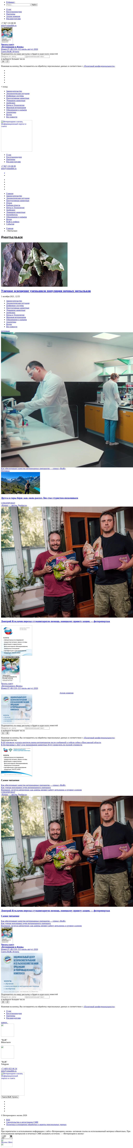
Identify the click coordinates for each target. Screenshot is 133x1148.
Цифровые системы (15, 96)
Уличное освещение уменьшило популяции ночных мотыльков (46, 291)
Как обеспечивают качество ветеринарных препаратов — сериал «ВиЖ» (33, 468)
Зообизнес (10, 103)
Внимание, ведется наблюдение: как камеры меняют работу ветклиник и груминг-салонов (41, 790)
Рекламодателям (13, 19)
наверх (4, 1022)
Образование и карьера (16, 110)
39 (7, 733)
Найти (34, 5)
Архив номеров (13, 16)
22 (7, 1002)
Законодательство (14, 91)
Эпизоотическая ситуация (17, 93)
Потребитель (12, 214)
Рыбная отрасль (13, 205)
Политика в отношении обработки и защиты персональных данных (36, 1124)
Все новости (11, 117)
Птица (9, 203)
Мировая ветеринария (16, 107)
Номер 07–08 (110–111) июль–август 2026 (19, 49)
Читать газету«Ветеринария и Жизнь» (12, 45)
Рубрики (10, 2)
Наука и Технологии (15, 105)
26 (3, 1002)
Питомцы (5, 471)
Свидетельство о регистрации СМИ (22, 1122)
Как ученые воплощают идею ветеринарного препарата (26, 787)
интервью (5, 331)
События (10, 224)
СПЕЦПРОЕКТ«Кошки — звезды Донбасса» (14, 504)
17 (7, 62)
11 (3, 733)
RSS (8, 1120)
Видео (9, 114)
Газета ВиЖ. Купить (10, 51)
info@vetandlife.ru (8, 25)
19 (3, 62)
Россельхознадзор (14, 12)
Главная (9, 228)
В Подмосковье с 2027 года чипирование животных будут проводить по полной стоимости (41, 745)
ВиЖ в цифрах (12, 222)
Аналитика (11, 112)
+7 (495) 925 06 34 (9, 1068)
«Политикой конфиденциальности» (99, 66)
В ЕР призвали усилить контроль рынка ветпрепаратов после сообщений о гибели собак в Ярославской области (51, 742)
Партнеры (10, 14)
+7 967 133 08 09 (8, 166)
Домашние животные (15, 100)
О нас (8, 9)
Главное (9, 193)
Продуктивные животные (17, 98)
